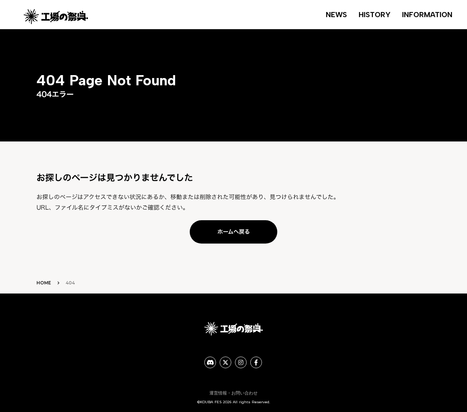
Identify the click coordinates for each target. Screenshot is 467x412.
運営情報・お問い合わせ (233, 393)
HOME (43, 282)
